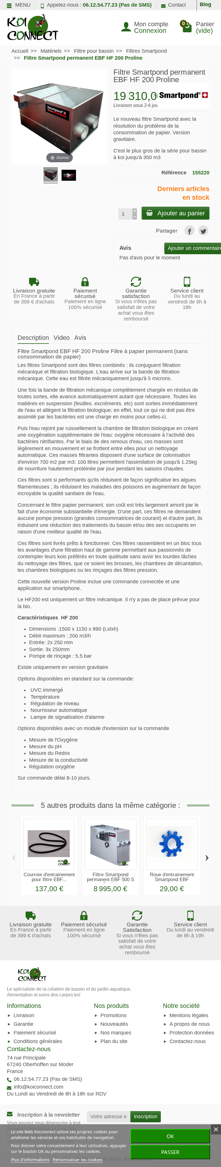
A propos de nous (189, 1024)
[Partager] (189, 230)
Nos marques (115, 1033)
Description (33, 337)
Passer (170, 1152)
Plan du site (113, 1042)
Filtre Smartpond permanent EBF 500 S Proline (110, 879)
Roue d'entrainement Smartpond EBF (172, 877)
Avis (80, 337)
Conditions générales (38, 1042)
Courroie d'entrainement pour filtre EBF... (49, 877)
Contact (177, 5)
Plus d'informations (30, 1159)
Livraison (24, 1015)
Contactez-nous (187, 1042)
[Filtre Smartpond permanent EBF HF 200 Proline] (50, 175)
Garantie (23, 1024)
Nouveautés (114, 1024)
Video (62, 337)
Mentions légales (188, 1015)
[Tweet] (203, 230)
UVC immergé (47, 690)
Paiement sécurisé (35, 1033)
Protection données (191, 1033)
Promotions (113, 1015)
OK (170, 1136)
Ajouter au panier (181, 213)
